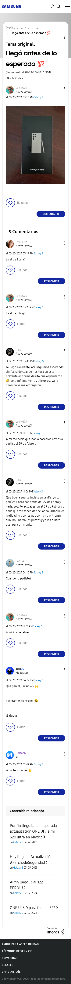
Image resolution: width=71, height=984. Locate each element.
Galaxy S (38, 97)
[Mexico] (11, 6)
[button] (58, 89)
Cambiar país (11, 971)
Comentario (51, 214)
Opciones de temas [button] (58, 37)
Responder (51, 281)
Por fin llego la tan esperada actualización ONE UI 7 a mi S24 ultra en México (33, 831)
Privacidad (10, 958)
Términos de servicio (17, 951)
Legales (7, 965)
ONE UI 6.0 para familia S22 (32, 907)
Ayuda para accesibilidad (20, 944)
